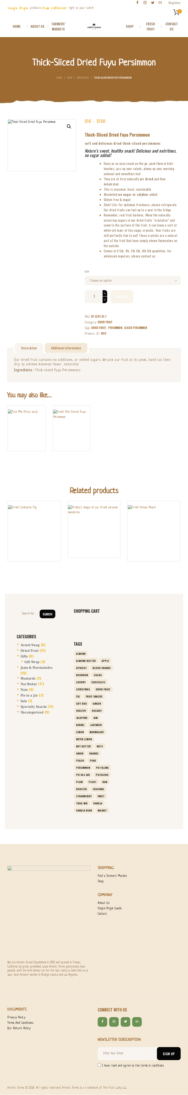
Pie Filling (102, 767)
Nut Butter (29, 684)
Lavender (96, 725)
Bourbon (82, 675)
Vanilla (97, 803)
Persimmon (115, 328)
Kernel (80, 725)
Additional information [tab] (66, 347)
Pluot (92, 782)
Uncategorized (32, 712)
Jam (95, 718)
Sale (24, 701)
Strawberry (84, 796)
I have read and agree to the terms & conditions (133, 1065)
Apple (105, 661)
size (87, 271)
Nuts (24, 690)
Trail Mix (81, 803)
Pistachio (102, 775)
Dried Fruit (83, 77)
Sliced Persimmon (135, 328)
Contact (102, 914)
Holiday (97, 710)
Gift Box (81, 703)
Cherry (80, 682)
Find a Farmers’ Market (112, 876)
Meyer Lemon (84, 739)
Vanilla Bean (84, 810)
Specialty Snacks (34, 707)
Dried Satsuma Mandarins (94, 514)
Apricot (81, 668)
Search (47, 614)
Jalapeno (81, 718)
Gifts (24, 656)
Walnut (102, 810)
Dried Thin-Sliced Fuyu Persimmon (71, 412)
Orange (93, 753)
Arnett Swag (30, 645)
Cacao (98, 675)
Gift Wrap (32, 662)
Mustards (28, 678)
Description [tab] (29, 347)
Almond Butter (86, 661)
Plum (79, 782)
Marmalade (97, 732)
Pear (93, 760)
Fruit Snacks (94, 696)
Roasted (81, 789)
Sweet (101, 796)
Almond (81, 653)
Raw (104, 782)
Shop (69, 77)
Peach (80, 760)
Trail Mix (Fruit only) (27, 412)
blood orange (102, 668)
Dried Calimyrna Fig (34, 514)
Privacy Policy (16, 1017)
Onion (79, 753)
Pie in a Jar (29, 695)
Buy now (121, 297)
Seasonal (98, 789)
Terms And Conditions (20, 1023)
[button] (69, 126)
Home (59, 77)
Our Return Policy (19, 1028)
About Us (103, 903)
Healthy (81, 710)
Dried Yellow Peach (154, 514)
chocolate (98, 682)
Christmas (83, 689)
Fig (78, 696)
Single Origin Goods (110, 908)
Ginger (97, 703)
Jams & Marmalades (37, 668)
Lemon (80, 732)
